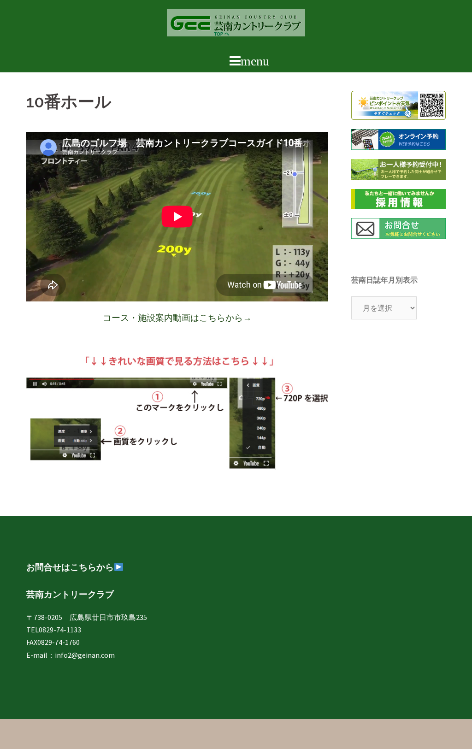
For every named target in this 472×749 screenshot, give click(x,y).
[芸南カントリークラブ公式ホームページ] (236, 25)
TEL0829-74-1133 (53, 629)
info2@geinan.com (85, 655)
